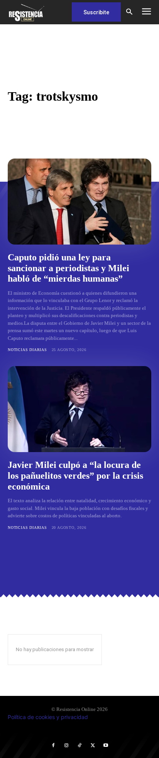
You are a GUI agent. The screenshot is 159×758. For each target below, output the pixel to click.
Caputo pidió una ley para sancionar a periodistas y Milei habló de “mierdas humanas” (68, 268)
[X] (92, 745)
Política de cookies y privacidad (48, 717)
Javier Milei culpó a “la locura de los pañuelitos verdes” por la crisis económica (75, 475)
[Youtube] (105, 745)
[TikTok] (79, 745)
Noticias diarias (27, 350)
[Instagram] (66, 745)
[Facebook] (53, 745)
